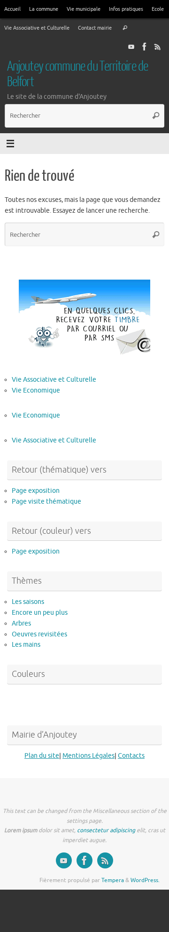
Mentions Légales (88, 756)
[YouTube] (131, 46)
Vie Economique (36, 390)
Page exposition (36, 491)
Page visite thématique (46, 502)
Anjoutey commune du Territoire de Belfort (77, 74)
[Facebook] (144, 46)
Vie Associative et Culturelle (36, 27)
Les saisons (28, 602)
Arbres (21, 623)
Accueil (12, 9)
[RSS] (157, 46)
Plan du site (41, 756)
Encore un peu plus (40, 613)
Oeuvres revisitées (39, 634)
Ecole (158, 9)
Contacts (131, 756)
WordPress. (145, 880)
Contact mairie (95, 27)
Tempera (112, 880)
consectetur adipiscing (106, 830)
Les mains (26, 645)
